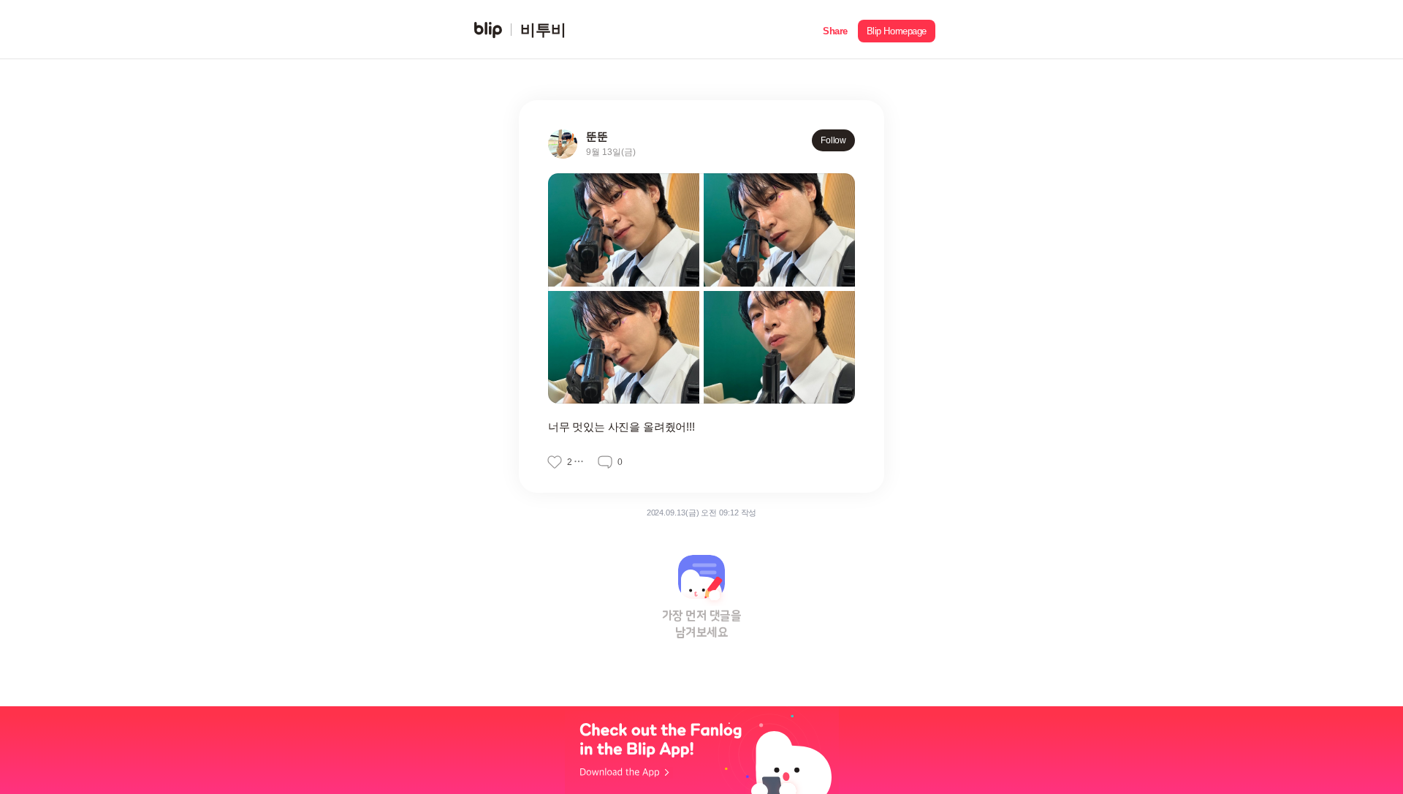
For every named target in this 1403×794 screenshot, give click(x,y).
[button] (835, 29)
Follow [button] (833, 140)
